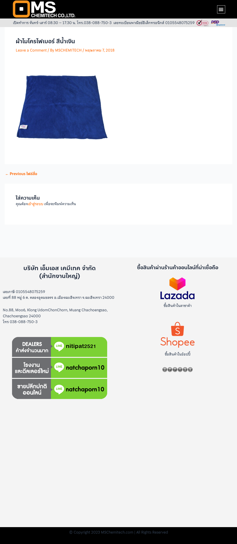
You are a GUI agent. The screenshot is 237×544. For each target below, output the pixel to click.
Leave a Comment (31, 50)
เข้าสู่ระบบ (35, 204)
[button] (221, 9)
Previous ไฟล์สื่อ (21, 174)
